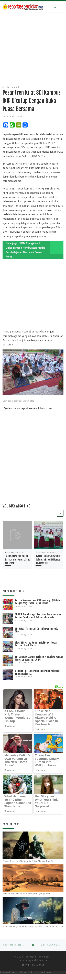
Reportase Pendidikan (37, 956)
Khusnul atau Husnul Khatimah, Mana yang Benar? (27, 893)
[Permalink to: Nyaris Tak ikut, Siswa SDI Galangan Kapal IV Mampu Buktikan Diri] (48, 535)
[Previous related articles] (53, 513)
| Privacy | (27, 972)
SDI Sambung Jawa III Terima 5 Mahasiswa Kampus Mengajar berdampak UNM (39, 658)
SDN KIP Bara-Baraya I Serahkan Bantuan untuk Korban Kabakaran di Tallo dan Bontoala (38, 616)
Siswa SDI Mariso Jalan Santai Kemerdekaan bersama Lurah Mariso (36, 644)
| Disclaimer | (38, 972)
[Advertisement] (33, 46)
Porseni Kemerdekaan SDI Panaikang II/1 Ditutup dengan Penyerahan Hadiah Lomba (38, 602)
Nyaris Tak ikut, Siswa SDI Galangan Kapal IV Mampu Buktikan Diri (48, 560)
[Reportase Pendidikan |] (23, 7)
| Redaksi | (5, 972)
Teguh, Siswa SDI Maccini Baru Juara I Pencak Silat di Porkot (17, 560)
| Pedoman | (16, 972)
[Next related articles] (60, 513)
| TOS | (49, 972)
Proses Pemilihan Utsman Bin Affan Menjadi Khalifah (28, 860)
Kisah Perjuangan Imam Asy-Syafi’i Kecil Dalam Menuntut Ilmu (33, 926)
